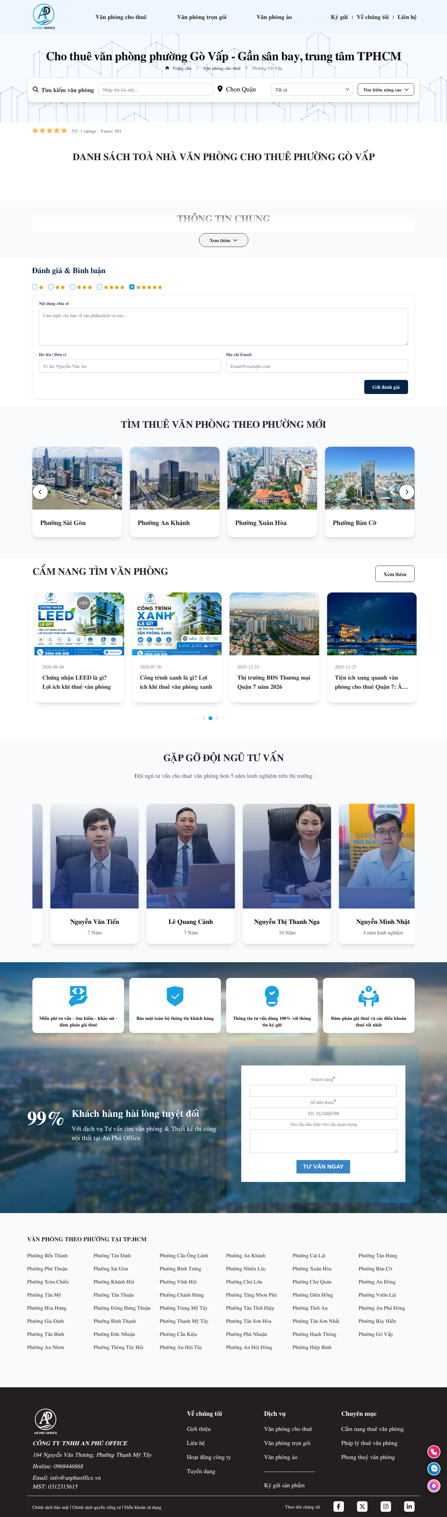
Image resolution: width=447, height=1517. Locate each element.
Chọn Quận (240, 88)
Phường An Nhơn (45, 1346)
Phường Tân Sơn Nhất (316, 1320)
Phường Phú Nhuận (246, 1333)
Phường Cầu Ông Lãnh (184, 1255)
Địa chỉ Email (239, 354)
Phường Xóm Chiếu (48, 1281)
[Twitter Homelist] (362, 1506)
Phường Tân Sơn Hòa (248, 1320)
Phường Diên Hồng (313, 1294)
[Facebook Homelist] (338, 1506)
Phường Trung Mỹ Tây (184, 1307)
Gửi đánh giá (386, 387)
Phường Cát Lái (309, 1255)
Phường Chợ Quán (312, 1281)
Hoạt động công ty (209, 1456)
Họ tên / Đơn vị (52, 354)
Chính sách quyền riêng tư (96, 1507)
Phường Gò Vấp (376, 1333)
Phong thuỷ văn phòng (368, 1456)
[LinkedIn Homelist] (409, 1506)
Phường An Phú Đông (382, 1307)
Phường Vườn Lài (377, 1294)
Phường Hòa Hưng (46, 1307)
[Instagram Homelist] (386, 1506)
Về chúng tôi (373, 16)
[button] (40, 492)
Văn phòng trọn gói (201, 16)
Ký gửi (339, 16)
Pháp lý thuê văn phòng (369, 1442)
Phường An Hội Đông (249, 1346)
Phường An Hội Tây (181, 1346)
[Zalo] (433, 1468)
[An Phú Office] (43, 16)
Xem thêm (395, 573)
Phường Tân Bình (45, 1333)
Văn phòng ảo (274, 16)
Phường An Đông (377, 1281)
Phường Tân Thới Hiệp (250, 1307)
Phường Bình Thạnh (115, 1320)
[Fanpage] (433, 1485)
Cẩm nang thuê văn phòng (372, 1428)
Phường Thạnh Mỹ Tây (184, 1320)
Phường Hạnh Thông (314, 1333)
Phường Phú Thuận (47, 1268)
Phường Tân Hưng (378, 1255)
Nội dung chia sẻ (54, 303)
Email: (66, 1477)
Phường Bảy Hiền (377, 1320)
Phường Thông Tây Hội (118, 1346)
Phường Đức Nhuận (114, 1333)
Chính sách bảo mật (50, 1507)
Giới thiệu (199, 1428)
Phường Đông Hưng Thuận (122, 1307)
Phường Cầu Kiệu (178, 1333)
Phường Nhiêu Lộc (246, 1268)
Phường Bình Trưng (180, 1268)
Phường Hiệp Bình (312, 1346)
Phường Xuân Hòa (312, 1268)
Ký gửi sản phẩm (284, 1485)
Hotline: (57, 1466)
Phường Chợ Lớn (244, 1281)
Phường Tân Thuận (114, 1294)
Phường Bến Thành (47, 1255)
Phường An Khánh (245, 1255)
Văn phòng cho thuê (121, 16)
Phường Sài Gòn (111, 1268)
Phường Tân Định (112, 1255)
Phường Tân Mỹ (44, 1294)
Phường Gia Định (45, 1320)
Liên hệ (407, 16)
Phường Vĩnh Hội (178, 1281)
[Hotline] (433, 1451)
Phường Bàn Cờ (375, 1268)
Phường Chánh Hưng (182, 1294)
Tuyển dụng (201, 1470)
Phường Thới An (310, 1307)
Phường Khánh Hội (114, 1281)
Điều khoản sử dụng (142, 1507)
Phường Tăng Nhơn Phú (251, 1294)
